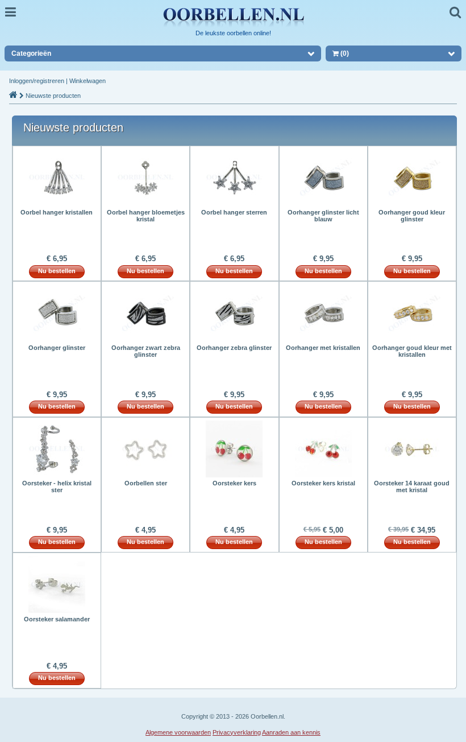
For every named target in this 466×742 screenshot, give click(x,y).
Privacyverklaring (237, 732)
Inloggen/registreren (36, 80)
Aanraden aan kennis (291, 732)
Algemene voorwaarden (178, 732)
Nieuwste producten (53, 95)
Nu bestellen (57, 270)
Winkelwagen (87, 80)
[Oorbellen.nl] (233, 26)
